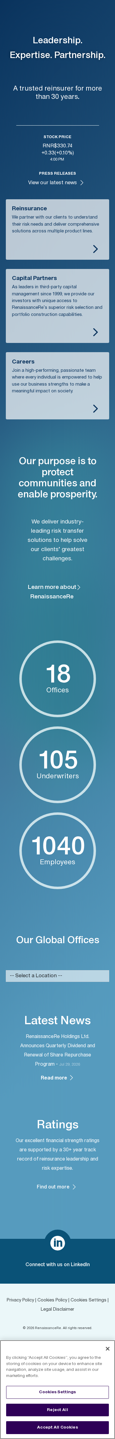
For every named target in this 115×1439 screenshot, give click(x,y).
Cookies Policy (52, 1300)
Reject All (57, 1410)
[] (57, 1256)
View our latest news (52, 183)
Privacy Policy (20, 1300)
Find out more (53, 1187)
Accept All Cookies (57, 1427)
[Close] (107, 1348)
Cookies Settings (88, 1300)
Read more (54, 1078)
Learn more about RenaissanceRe (52, 592)
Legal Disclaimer (57, 1310)
